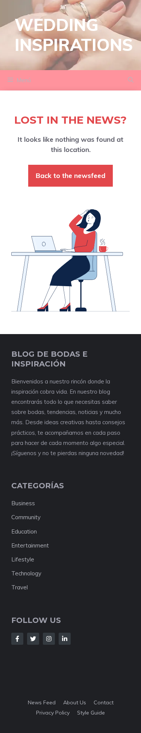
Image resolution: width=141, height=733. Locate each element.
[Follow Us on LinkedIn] (65, 639)
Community (26, 517)
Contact (104, 702)
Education (24, 531)
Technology (26, 573)
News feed (42, 702)
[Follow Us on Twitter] (33, 639)
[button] (130, 80)
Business (23, 503)
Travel (19, 587)
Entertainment (30, 545)
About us (74, 702)
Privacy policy (53, 712)
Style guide (91, 712)
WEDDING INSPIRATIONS (74, 34)
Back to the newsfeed (70, 175)
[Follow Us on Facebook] (17, 639)
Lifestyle (22, 559)
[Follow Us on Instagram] (49, 639)
